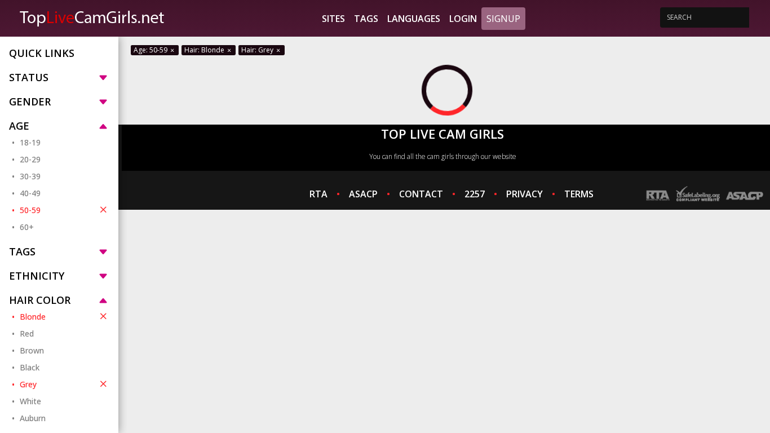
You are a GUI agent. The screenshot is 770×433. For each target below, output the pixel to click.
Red (27, 333)
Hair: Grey (258, 50)
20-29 (30, 159)
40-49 (30, 193)
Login (463, 18)
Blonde (33, 316)
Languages (413, 18)
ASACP (363, 194)
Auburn (33, 418)
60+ (27, 227)
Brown (32, 350)
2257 (474, 194)
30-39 (30, 176)
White (30, 401)
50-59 (30, 210)
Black (29, 367)
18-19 (30, 142)
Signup (503, 18)
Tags (366, 18)
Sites (333, 18)
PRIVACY (524, 194)
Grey (28, 384)
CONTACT (421, 194)
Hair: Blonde (205, 50)
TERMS (579, 194)
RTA (318, 194)
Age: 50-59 (151, 50)
